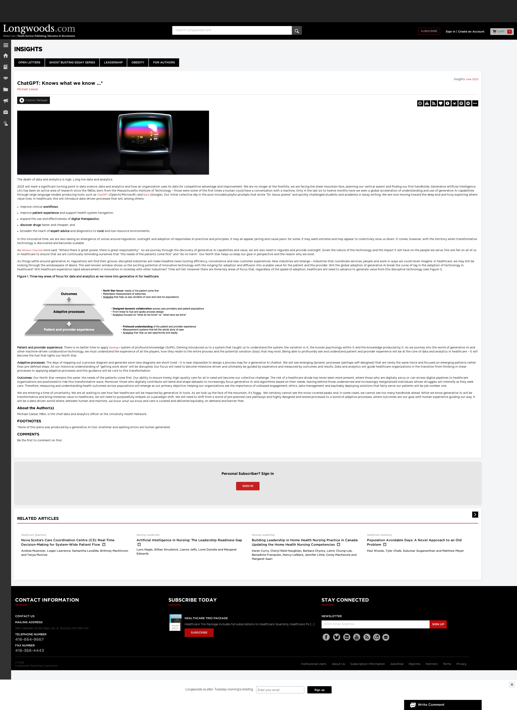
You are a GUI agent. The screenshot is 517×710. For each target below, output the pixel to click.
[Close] (512, 685)
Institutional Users (314, 664)
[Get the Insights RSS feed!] (434, 103)
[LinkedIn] (347, 637)
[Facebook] (327, 637)
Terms (447, 664)
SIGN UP (438, 624)
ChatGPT (102, 195)
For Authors (164, 62)
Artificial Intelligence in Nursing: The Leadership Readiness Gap (189, 540)
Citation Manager (36, 100)
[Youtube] (357, 637)
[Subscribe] (5, 123)
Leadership (113, 62)
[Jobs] (5, 111)
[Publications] (5, 89)
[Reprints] (420, 103)
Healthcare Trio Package (206, 618)
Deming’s (114, 347)
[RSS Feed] (367, 637)
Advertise (397, 664)
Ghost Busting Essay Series (72, 62)
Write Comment (431, 704)
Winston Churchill (32, 250)
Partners (432, 664)
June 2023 (472, 79)
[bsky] (337, 637)
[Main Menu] (5, 47)
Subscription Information (367, 664)
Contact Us (25, 616)
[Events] (5, 78)
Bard (146, 195)
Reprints (415, 664)
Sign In (247, 486)
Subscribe (429, 31)
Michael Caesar (27, 89)
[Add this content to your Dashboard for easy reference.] (441, 103)
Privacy (461, 664)
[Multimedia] (5, 100)
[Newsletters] (386, 637)
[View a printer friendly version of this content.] (427, 103)
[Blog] (376, 639)
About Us (339, 664)
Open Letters (29, 62)
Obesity (137, 62)
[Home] (5, 55)
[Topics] (5, 66)
